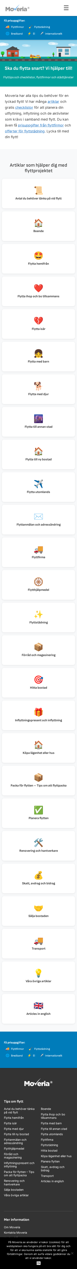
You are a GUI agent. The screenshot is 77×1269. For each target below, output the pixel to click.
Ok (38, 1263)
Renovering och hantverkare (14, 1182)
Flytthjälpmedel (14, 1148)
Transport (47, 1175)
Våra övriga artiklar (16, 1195)
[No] (72, 1253)
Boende (46, 1108)
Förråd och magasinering (13, 1155)
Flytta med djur (14, 1128)
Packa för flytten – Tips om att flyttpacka (19, 1173)
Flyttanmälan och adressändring (15, 1141)
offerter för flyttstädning (25, 131)
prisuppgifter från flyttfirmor (41, 125)
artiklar (53, 101)
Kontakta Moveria (15, 1232)
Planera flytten (50, 1161)
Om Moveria (12, 1227)
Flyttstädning (49, 1145)
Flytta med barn (51, 1123)
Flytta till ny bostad (16, 1134)
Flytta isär (10, 1123)
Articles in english (52, 1181)
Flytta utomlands (52, 1134)
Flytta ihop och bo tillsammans (53, 1116)
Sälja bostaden (13, 1189)
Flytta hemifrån (14, 1117)
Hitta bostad (49, 1150)
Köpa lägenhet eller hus (56, 1156)
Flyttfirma (47, 1139)
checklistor (24, 107)
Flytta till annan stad (54, 1128)
